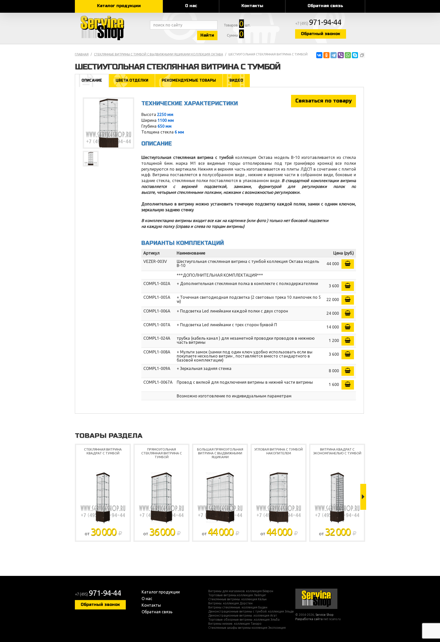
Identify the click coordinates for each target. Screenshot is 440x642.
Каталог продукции (119, 5)
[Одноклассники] (326, 55)
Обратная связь (325, 5)
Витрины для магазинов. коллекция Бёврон (240, 591)
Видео (236, 80)
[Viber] (341, 55)
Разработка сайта (309, 619)
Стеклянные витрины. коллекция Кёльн (237, 599)
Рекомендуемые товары (189, 80)
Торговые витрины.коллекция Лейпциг (237, 595)
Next (363, 497)
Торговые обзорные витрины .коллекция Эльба (244, 619)
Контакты (252, 5)
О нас (191, 5)
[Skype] (355, 55)
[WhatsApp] (348, 55)
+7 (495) (318, 23)
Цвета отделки (132, 80)
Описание (91, 80)
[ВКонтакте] (319, 55)
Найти (207, 35)
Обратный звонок (320, 33)
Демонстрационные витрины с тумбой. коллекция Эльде (251, 611)
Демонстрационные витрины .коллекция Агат (242, 615)
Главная (82, 54)
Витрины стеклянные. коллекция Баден (237, 607)
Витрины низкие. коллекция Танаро (235, 623)
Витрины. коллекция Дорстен (230, 603)
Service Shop (111, 28)
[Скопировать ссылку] (362, 55)
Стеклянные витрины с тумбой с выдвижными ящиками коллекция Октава (158, 54)
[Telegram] (334, 55)
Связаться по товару (323, 101)
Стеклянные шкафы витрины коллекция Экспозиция (247, 627)
